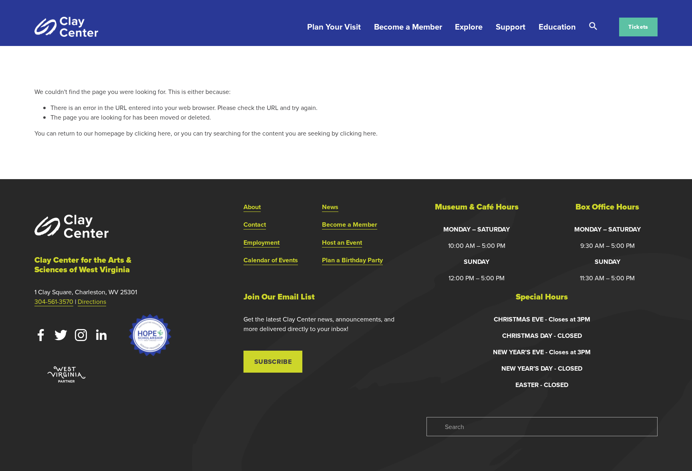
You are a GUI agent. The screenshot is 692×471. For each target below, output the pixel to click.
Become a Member (408, 26)
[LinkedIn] (101, 335)
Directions (92, 301)
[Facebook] (40, 335)
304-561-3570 (53, 301)
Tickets (638, 27)
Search (593, 26)
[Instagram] (80, 335)
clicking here (153, 133)
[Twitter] (60, 335)
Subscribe (273, 361)
